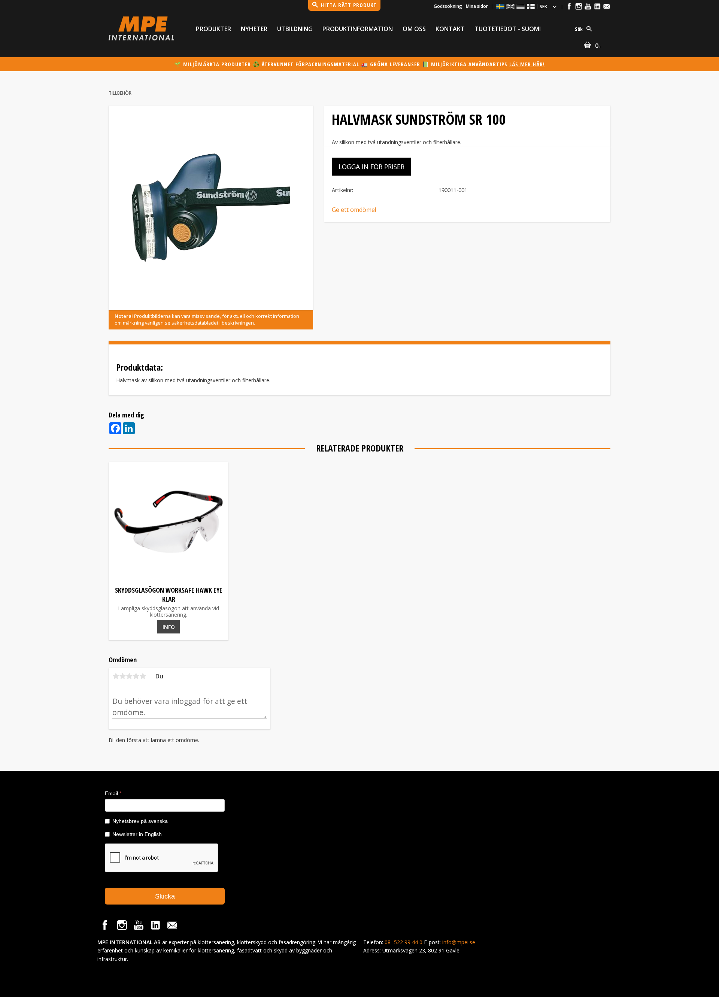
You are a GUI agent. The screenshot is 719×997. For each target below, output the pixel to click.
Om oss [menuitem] (414, 29)
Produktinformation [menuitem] (357, 29)
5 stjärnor (142, 676)
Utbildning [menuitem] (295, 29)
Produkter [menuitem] (213, 29)
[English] (510, 6)
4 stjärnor (136, 676)
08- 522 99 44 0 (403, 942)
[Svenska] (500, 6)
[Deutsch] (520, 6)
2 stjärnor (122, 676)
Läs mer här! (527, 64)
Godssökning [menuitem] (448, 6)
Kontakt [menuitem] (450, 29)
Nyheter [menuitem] (254, 29)
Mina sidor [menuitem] (477, 6)
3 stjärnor (129, 676)
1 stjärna (115, 676)
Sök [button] (579, 29)
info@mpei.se (458, 942)
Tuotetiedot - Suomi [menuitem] (507, 29)
